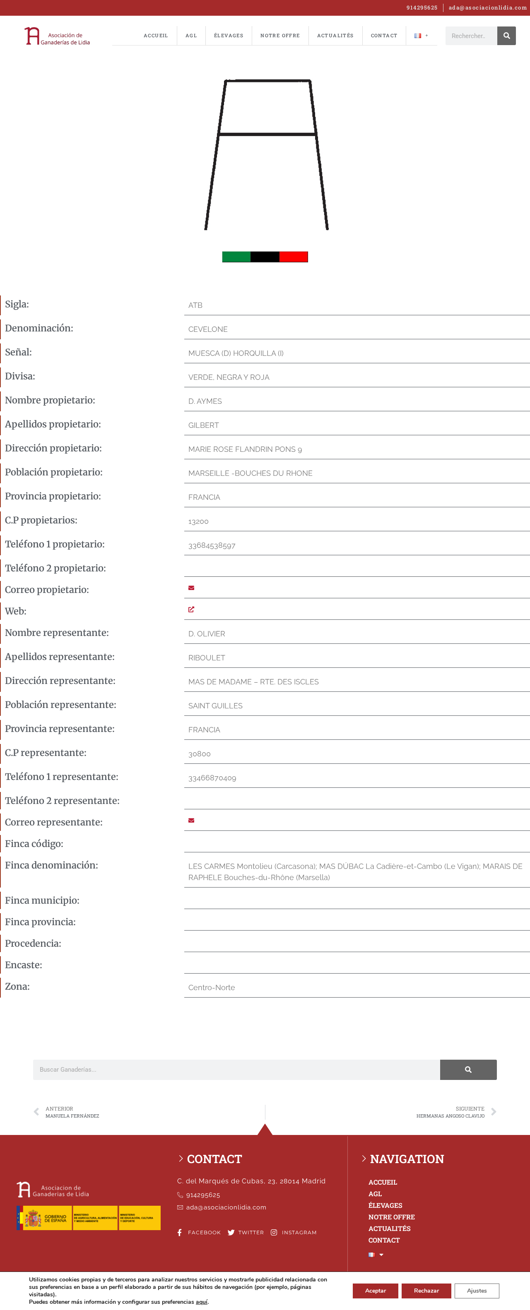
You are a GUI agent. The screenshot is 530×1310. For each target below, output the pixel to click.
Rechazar (426, 1291)
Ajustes (477, 1291)
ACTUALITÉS (335, 35)
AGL (191, 35)
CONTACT (384, 35)
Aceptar (375, 1291)
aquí (201, 1302)
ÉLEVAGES (228, 35)
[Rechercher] (506, 35)
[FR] (421, 35)
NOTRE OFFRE (280, 35)
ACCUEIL (156, 35)
